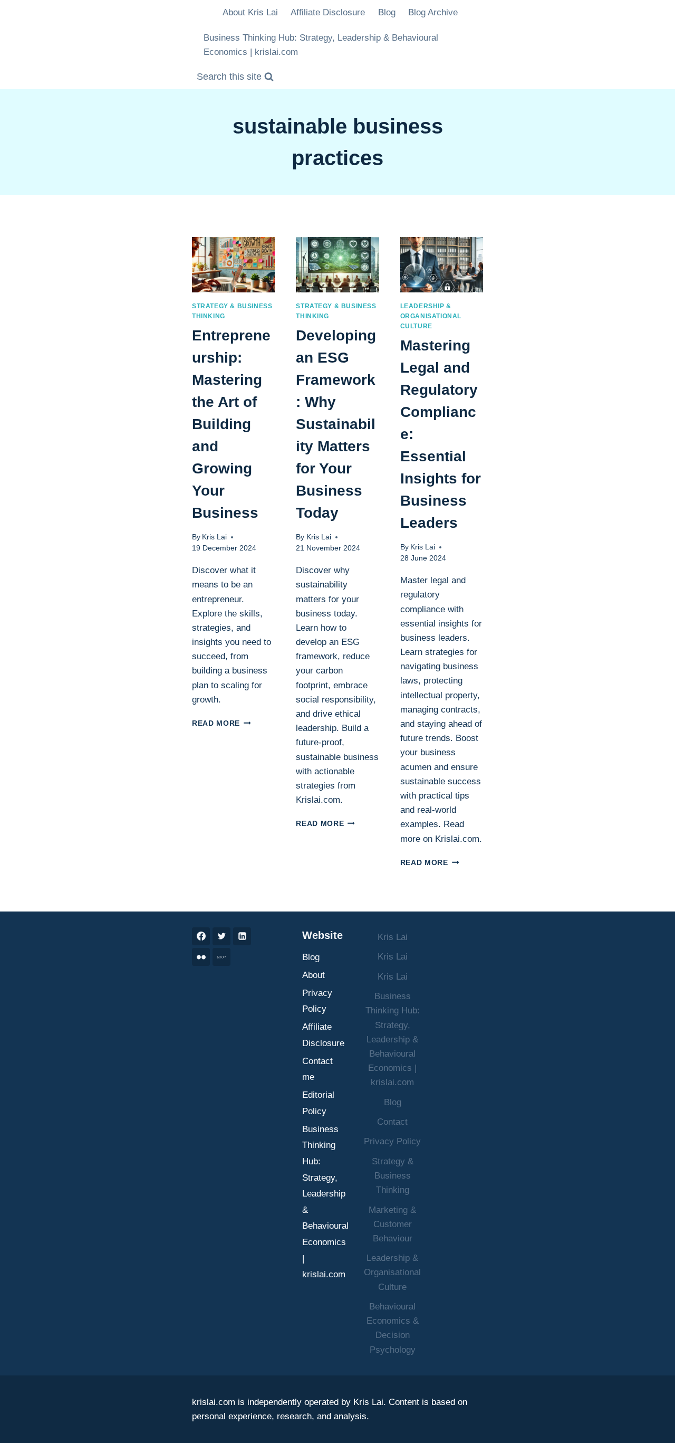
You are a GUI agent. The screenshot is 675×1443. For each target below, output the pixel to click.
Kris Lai (214, 537)
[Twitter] (221, 936)
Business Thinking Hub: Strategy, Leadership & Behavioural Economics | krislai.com (321, 45)
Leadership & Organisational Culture (430, 316)
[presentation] (233, 264)
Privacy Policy (317, 1001)
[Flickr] (201, 957)
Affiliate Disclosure (328, 12)
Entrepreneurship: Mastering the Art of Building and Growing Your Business (231, 424)
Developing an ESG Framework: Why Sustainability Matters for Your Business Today (336, 424)
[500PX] (221, 957)
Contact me (317, 1069)
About (313, 975)
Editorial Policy (318, 1103)
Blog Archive (433, 12)
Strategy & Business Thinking (392, 1175)
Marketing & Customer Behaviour (392, 1224)
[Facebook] (201, 936)
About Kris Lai (250, 12)
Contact (392, 1122)
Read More (221, 723)
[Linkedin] (242, 936)
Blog (387, 12)
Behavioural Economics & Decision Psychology (393, 1328)
